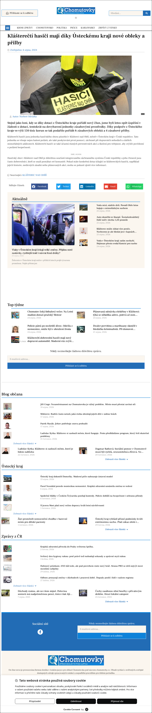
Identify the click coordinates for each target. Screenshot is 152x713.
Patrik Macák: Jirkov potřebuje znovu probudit (64, 423)
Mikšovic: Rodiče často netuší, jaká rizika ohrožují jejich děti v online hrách (78, 414)
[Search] (146, 13)
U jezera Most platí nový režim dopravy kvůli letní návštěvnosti (72, 505)
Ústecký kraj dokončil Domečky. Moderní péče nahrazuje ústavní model (76, 476)
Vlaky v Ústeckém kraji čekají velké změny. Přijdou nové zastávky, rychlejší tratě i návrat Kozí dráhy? (42, 251)
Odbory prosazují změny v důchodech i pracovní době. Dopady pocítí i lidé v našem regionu (86, 577)
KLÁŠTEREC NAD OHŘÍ (34, 175)
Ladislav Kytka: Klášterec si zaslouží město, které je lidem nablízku (45, 450)
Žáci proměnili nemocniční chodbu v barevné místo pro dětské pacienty (42, 520)
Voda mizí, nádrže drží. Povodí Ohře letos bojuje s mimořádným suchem (117, 207)
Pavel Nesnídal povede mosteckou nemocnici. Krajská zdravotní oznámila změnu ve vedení (86, 486)
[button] (7, 27)
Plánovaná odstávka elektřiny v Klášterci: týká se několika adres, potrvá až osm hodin (116, 313)
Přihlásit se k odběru (76, 365)
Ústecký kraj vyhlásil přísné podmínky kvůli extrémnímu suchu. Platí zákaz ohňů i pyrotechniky (119, 520)
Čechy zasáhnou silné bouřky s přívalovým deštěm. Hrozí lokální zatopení (118, 593)
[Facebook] (76, 17)
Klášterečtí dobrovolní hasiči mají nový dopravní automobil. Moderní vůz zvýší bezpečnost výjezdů (49, 339)
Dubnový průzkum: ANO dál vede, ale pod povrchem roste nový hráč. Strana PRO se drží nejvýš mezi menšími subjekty (91, 567)
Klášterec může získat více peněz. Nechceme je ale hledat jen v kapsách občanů (115, 230)
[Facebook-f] (40, 632)
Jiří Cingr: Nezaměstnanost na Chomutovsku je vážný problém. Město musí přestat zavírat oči (88, 404)
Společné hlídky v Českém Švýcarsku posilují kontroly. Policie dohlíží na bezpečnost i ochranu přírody (91, 495)
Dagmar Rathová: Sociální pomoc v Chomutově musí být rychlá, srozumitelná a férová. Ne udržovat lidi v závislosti (120, 450)
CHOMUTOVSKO (44, 27)
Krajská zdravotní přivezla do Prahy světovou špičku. (67, 546)
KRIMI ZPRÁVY (25, 27)
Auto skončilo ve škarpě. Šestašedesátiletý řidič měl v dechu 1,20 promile (118, 219)
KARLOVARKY (88, 27)
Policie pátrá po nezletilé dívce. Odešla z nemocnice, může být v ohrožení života (50, 327)
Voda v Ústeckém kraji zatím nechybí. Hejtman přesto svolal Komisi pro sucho (117, 242)
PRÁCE (73, 27)
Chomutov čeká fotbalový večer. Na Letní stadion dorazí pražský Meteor (50, 313)
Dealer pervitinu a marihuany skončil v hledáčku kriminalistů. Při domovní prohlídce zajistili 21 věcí (115, 327)
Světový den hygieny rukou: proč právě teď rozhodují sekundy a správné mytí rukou (83, 556)
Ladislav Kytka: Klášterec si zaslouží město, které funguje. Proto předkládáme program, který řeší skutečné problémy (94, 435)
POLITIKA (62, 27)
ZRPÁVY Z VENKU (107, 27)
